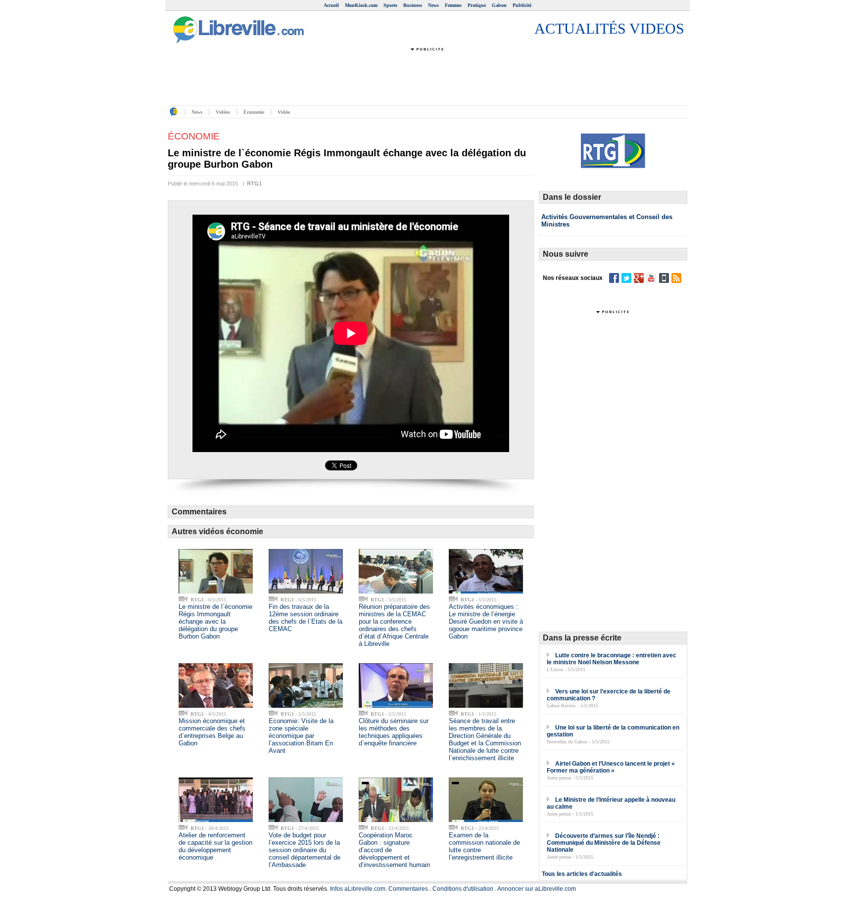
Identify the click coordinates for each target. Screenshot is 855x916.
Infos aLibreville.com (357, 888)
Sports (390, 5)
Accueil (331, 5)
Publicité (522, 5)
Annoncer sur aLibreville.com (536, 888)
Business (412, 5)
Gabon (499, 5)
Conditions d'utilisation (462, 888)
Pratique (477, 5)
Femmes (453, 5)
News (433, 5)
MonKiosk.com (361, 5)
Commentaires (408, 888)
